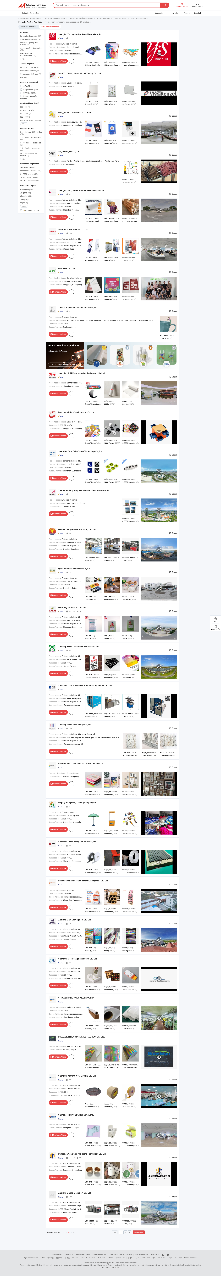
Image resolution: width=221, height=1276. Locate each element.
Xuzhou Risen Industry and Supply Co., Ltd (77, 307)
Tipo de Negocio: (55, 44)
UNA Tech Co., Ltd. (66, 268)
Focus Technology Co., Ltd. (105, 1263)
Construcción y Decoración (31, 49)
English (42, 1258)
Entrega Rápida (29, 93)
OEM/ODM (27, 86)
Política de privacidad (99, 1255)
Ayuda (175, 13)
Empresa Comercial (29, 67)
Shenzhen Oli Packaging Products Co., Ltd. (77, 958)
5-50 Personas (28, 167)
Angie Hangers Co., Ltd (68, 151)
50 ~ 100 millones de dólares (28, 154)
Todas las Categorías (30, 13)
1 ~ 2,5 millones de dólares (30, 138)
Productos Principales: (57, 47)
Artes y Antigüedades (30, 39)
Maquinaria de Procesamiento (28, 54)
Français (75, 1258)
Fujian (24, 202)
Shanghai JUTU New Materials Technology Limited (81, 373)
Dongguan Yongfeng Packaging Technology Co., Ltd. (82, 1153)
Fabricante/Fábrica (29, 70)
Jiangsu (24, 199)
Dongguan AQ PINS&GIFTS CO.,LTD (74, 112)
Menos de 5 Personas (30, 170)
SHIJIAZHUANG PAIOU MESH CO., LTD (76, 997)
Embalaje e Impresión (30, 36)
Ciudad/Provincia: (56, 86)
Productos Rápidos (141, 1255)
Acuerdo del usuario (83, 1255)
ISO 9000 (25, 117)
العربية (137, 1258)
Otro (23, 77)
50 (74, 1232)
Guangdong (27, 189)
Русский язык (120, 1258)
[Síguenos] (163, 1255)
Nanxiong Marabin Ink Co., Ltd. (72, 607)
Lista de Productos (28, 27)
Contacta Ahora (59, 61)
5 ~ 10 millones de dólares (30, 144)
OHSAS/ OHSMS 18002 (31, 120)
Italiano (110, 1258)
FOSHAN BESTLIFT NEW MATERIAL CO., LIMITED (81, 763)
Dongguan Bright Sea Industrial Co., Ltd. (76, 412)
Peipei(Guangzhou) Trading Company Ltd (77, 802)
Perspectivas (155, 1255)
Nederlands (146, 1258)
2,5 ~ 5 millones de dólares (30, 149)
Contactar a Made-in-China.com (121, 1255)
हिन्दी (154, 1258)
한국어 (130, 1258)
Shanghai (26, 196)
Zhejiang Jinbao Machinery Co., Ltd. (74, 1192)
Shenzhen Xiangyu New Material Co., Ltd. (77, 1075)
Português (101, 1258)
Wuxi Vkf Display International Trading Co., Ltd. (79, 73)
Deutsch (92, 1258)
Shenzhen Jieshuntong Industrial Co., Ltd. (77, 841)
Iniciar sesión (197, 6)
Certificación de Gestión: (58, 1095)
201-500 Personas (29, 177)
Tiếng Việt (178, 1258)
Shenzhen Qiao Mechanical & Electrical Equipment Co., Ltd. (85, 685)
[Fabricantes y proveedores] (32, 5)
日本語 (67, 1258)
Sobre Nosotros (57, 1255)
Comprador (159, 13)
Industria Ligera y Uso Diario (29, 43)
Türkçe (169, 1258)
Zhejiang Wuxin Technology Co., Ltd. (75, 724)
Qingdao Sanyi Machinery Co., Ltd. (77, 529)
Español (84, 1258)
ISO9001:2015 (27, 110)
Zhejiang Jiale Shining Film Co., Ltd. (74, 919)
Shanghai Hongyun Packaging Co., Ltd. (76, 1114)
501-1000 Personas (29, 180)
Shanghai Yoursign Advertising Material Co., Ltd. (80, 34)
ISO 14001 (25, 113)
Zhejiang (25, 193)
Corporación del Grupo (30, 74)
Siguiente (137, 1232)
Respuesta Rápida (30, 89)
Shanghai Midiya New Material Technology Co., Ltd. (82, 190)
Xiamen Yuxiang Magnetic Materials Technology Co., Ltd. (84, 490)
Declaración (69, 1255)
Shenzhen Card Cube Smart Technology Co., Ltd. (80, 451)
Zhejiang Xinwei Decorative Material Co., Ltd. (79, 646)
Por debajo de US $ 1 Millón (31, 133)
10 (64, 1232)
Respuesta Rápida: (56, 54)
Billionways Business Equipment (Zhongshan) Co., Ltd (83, 880)
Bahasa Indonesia (190, 1258)
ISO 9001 (25, 107)
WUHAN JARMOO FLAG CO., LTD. (73, 229)
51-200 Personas (29, 174)
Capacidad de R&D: (56, 50)
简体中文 (50, 1258)
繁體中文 (59, 1258)
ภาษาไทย (161, 1258)
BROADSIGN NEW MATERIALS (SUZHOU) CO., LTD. (81, 1036)
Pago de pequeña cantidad (28, 97)
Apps (186, 13)
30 (69, 1232)
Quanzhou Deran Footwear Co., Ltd (74, 568)
